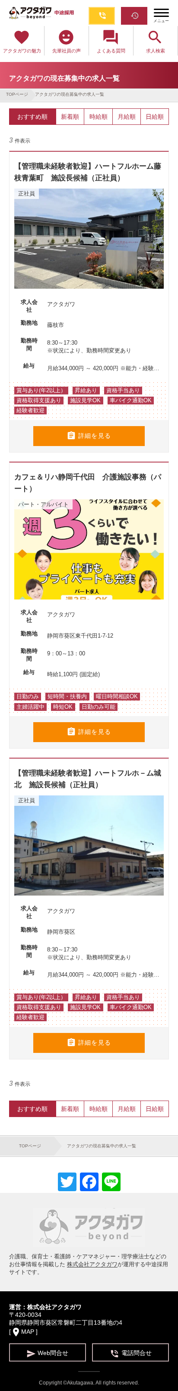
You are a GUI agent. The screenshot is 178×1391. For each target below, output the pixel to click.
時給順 (98, 116)
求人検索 (155, 41)
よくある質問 (111, 41)
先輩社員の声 (66, 41)
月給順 (127, 116)
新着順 (70, 116)
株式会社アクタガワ (92, 1264)
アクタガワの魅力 (22, 41)
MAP (27, 1331)
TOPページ (17, 94)
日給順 (155, 116)
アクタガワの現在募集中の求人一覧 (69, 94)
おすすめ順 (32, 116)
